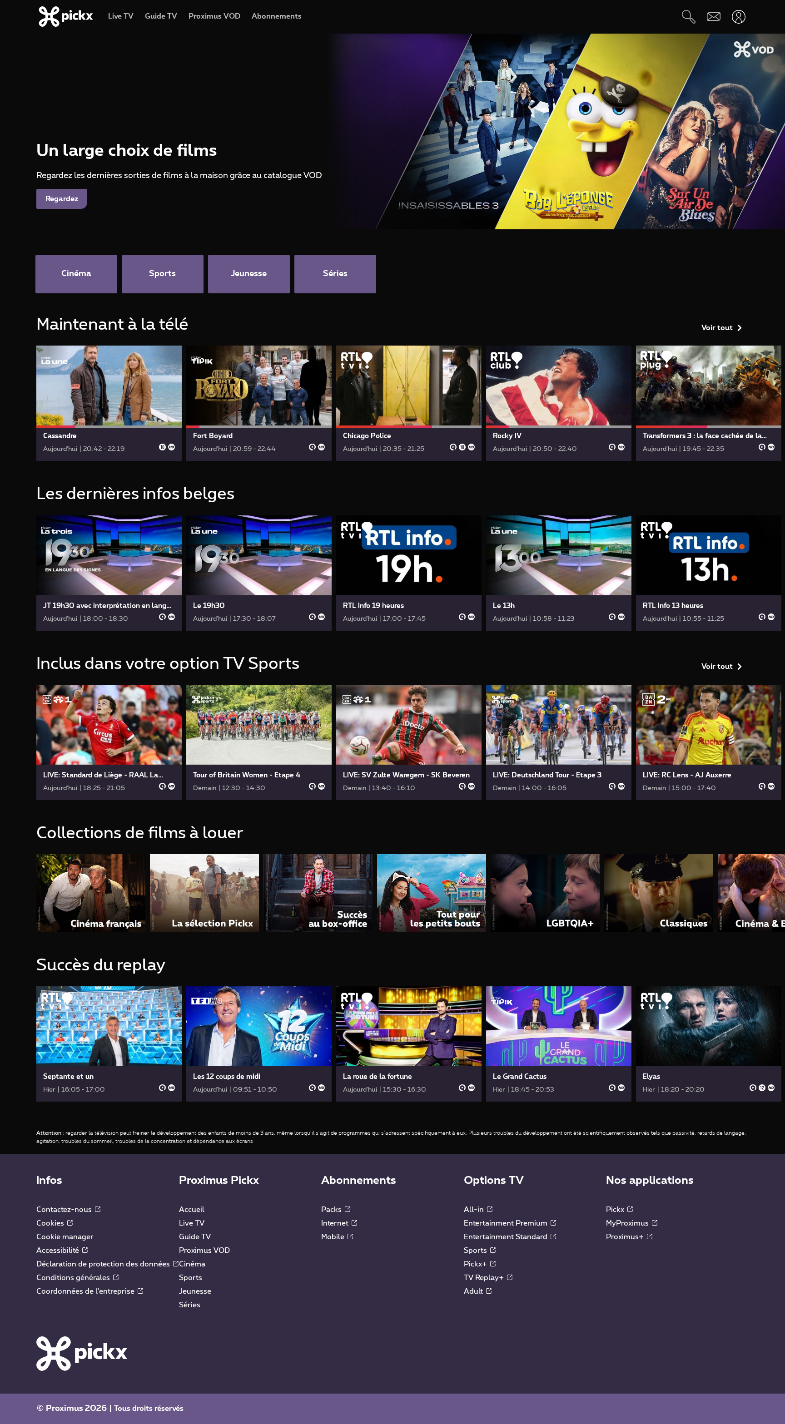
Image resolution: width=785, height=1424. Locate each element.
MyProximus (628, 1223)
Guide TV (195, 1237)
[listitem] (90, 893)
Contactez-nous (65, 1209)
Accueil (191, 1209)
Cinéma (192, 1264)
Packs (332, 1209)
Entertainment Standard (506, 1237)
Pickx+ (476, 1264)
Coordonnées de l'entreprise (86, 1291)
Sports (190, 1277)
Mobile (333, 1237)
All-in (475, 1209)
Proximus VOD (204, 1250)
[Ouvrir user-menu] (738, 16)
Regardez (61, 199)
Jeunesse (195, 1291)
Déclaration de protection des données (104, 1264)
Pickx (616, 1209)
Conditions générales (74, 1277)
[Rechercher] (688, 16)
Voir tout (717, 327)
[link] (109, 403)
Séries (189, 1305)
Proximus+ (626, 1237)
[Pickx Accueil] (81, 1353)
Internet (335, 1223)
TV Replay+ (485, 1277)
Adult (474, 1291)
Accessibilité (58, 1250)
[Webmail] (713, 16)
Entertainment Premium (506, 1223)
